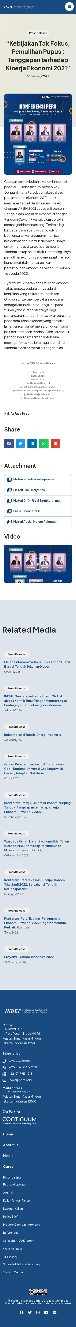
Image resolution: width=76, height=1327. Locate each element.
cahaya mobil (37, 372)
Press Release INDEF (28, 511)
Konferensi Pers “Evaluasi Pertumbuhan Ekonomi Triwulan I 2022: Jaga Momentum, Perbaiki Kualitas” (35, 922)
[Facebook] (21, 1312)
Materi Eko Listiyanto (29, 490)
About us (10, 1145)
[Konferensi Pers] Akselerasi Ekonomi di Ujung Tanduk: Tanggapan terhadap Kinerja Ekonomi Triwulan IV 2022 (37, 807)
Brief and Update (14, 1184)
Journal (8, 1192)
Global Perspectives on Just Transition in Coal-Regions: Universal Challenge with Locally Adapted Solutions (34, 768)
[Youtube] (46, 1312)
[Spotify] (54, 1312)
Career (9, 1166)
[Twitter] (30, 1312)
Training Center (13, 1272)
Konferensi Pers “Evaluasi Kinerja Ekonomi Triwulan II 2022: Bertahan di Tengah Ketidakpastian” (34, 884)
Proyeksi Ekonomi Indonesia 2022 (29, 957)
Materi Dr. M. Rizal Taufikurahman (37, 500)
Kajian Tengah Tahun (16, 1200)
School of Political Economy (21, 1264)
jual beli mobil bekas (37, 383)
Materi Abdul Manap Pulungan (35, 521)
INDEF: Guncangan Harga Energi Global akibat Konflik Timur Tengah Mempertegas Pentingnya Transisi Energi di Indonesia (35, 700)
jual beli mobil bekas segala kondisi (37, 387)
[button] (9, 443)
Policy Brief (10, 1216)
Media (8, 1155)
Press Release (17, 654)
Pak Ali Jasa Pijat (16, 413)
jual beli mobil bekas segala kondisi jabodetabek (37, 390)
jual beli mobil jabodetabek (37, 394)
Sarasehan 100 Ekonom (18, 1240)
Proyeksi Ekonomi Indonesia (21, 1224)
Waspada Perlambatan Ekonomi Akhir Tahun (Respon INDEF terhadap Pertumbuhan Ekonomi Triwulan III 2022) (36, 845)
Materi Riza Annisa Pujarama (33, 479)
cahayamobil (37, 375)
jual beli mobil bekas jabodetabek (38, 398)
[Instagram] (38, 1312)
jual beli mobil (37, 379)
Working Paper (12, 1248)
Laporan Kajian (13, 1208)
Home (8, 1134)
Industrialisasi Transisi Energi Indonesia (32, 734)
